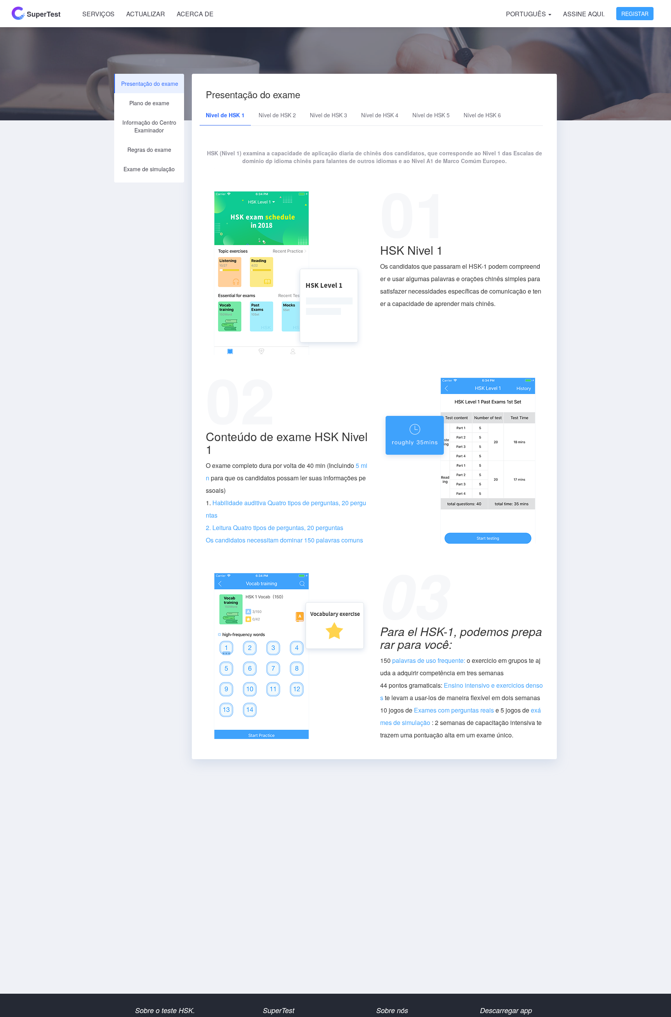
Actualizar (145, 13)
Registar (634, 13)
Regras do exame (149, 149)
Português (527, 13)
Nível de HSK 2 (277, 115)
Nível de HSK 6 (482, 115)
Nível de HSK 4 (379, 115)
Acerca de (195, 13)
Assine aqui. (584, 13)
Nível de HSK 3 (328, 115)
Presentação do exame (149, 83)
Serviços (98, 13)
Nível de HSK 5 (431, 115)
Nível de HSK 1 (225, 115)
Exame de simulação (149, 169)
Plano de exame (149, 103)
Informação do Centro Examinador (149, 126)
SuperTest (43, 14)
